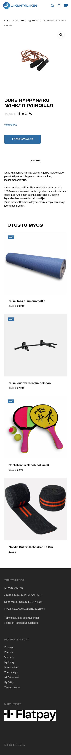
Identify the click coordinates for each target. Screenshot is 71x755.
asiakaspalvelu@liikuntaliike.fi (28, 608)
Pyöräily (9, 682)
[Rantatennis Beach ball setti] (35, 427)
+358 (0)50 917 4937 (30, 601)
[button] (66, 5)
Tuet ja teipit (11, 672)
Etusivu (7, 21)
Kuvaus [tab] (35, 160)
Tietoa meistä (12, 687)
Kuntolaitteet (11, 667)
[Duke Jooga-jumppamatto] (35, 263)
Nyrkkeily (20, 21)
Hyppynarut (33, 21)
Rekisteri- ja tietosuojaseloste (21, 622)
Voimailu (9, 657)
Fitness (8, 652)
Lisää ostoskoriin (22, 139)
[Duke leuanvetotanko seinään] (35, 345)
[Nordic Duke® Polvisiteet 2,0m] (35, 509)
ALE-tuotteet (11, 677)
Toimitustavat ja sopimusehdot (21, 617)
